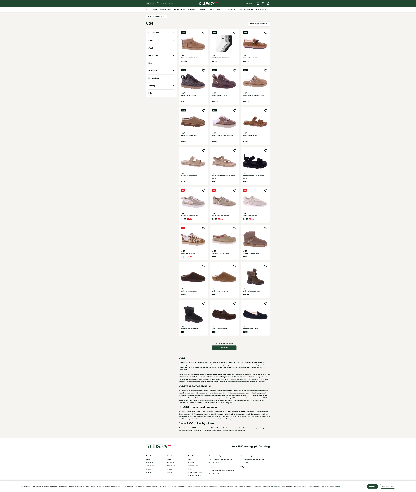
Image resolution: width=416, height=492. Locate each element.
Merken (157, 17)
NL (148, 3)
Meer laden (224, 348)
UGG (164, 17)
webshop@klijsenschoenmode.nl (223, 470)
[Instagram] (244, 470)
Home (150, 17)
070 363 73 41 (248, 463)
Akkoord (372, 486)
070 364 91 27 (216, 463)
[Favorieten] (263, 3)
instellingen (275, 486)
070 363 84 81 (216, 474)
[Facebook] (241, 470)
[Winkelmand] (268, 3)
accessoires (241, 374)
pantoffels (254, 390)
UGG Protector (251, 379)
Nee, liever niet (388, 486)
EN (153, 3)
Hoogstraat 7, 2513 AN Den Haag (222, 459)
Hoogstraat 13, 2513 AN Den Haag (254, 459)
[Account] (258, 3)
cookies (309, 486)
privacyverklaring (333, 486)
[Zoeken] (158, 3)
